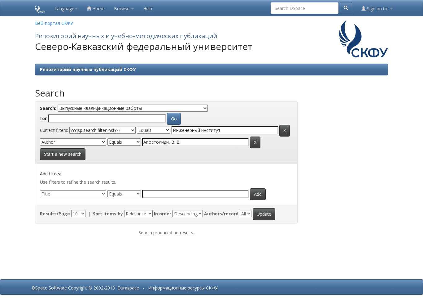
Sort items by (108, 214)
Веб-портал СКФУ (54, 23)
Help (147, 8)
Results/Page (55, 214)
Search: (48, 108)
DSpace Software (49, 288)
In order (162, 214)
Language (64, 8)
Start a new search (62, 154)
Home (98, 8)
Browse (122, 8)
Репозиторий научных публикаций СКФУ (88, 69)
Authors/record (221, 214)
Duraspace (128, 288)
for (43, 118)
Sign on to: (378, 8)
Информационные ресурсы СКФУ (183, 288)
